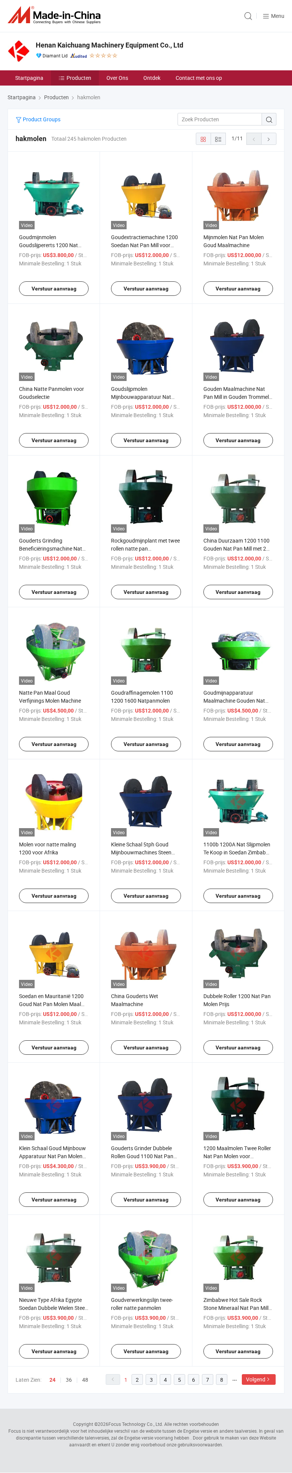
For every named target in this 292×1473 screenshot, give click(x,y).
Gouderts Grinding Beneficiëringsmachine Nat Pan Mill (50, 548)
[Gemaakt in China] (55, 15)
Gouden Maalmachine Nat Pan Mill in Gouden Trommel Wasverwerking (236, 396)
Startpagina (29, 77)
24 (52, 1380)
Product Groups (41, 119)
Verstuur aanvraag (54, 289)
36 (69, 1379)
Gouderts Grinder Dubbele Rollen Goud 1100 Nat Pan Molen (142, 1156)
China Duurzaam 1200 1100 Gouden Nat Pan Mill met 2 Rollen (236, 548)
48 (85, 1379)
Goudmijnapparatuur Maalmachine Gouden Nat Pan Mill (234, 700)
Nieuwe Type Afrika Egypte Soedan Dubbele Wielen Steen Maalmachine (53, 1307)
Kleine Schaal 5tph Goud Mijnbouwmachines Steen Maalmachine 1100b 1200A (143, 852)
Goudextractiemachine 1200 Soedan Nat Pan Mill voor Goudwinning (144, 245)
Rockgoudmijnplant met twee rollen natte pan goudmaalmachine (145, 548)
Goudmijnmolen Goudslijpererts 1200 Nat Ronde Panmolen (48, 245)
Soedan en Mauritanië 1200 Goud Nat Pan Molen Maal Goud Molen (51, 1004)
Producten (79, 77)
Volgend (255, 1379)
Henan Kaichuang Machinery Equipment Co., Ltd (109, 45)
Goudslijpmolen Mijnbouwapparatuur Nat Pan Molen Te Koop (141, 396)
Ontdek (151, 77)
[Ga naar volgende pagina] (269, 138)
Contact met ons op (199, 77)
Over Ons (117, 77)
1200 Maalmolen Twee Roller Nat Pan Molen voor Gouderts (237, 1156)
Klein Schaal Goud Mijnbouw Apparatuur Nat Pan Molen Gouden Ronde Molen (52, 1156)
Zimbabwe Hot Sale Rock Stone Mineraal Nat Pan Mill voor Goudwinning (235, 1307)
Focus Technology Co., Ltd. (135, 1424)
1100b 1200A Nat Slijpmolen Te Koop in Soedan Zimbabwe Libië (238, 852)
